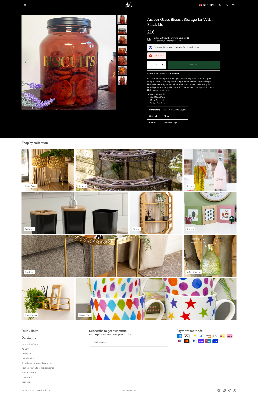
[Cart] (233, 5)
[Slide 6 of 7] (122, 70)
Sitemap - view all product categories (38, 367)
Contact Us (26, 353)
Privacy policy (27, 377)
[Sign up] (164, 342)
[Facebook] (219, 390)
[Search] (220, 5)
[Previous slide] (25, 62)
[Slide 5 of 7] (122, 60)
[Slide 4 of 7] (122, 50)
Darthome (30, 390)
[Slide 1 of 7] (122, 19)
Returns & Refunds (30, 344)
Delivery (25, 348)
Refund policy (28, 358)
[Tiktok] (229, 390)
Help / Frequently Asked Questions (37, 363)
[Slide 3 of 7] (122, 39)
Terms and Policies (129, 390)
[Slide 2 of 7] (122, 29)
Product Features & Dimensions (163, 73)
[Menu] (25, 5)
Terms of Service (29, 372)
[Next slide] (112, 62)
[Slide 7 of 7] (122, 80)
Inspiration (26, 382)
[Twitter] (234, 390)
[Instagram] (224, 390)
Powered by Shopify (42, 390)
